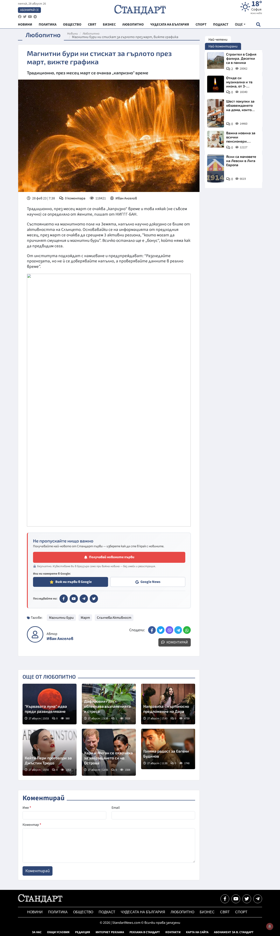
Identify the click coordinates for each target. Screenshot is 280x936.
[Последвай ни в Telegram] (257, 898)
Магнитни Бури (61, 617)
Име (27, 807)
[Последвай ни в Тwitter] (246, 898)
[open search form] (258, 24)
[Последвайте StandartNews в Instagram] (24, 17)
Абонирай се (29, 10)
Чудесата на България (143, 912)
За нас (37, 932)
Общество (83, 912)
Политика (58, 912)
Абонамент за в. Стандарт (234, 932)
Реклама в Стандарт (145, 932)
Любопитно (91, 33)
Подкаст (107, 912)
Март (85, 617)
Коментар (32, 824)
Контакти (172, 932)
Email (116, 807)
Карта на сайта (197, 932)
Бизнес (207, 912)
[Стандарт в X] (94, 598)
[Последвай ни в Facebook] (224, 898)
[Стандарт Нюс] (40, 901)
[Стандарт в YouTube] (74, 598)
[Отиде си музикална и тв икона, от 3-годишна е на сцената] (215, 84)
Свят (225, 912)
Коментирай (177, 642)
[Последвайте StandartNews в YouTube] (30, 17)
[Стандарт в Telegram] (84, 598)
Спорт (241, 912)
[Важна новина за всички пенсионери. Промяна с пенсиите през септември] (215, 139)
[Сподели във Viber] (169, 630)
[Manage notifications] (269, 926)
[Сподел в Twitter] (160, 630)
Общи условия (58, 932)
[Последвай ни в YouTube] (235, 898)
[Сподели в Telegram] (178, 630)
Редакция (82, 932)
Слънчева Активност (114, 617)
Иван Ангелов (126, 198)
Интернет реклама (110, 932)
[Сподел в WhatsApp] (187, 630)
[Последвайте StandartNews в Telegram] (35, 17)
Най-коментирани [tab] (223, 46)
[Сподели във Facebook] (152, 630)
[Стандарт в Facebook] (64, 598)
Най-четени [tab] (218, 39)
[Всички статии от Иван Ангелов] (35, 634)
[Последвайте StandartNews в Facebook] (19, 17)
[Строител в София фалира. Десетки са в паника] (215, 60)
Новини (72, 33)
